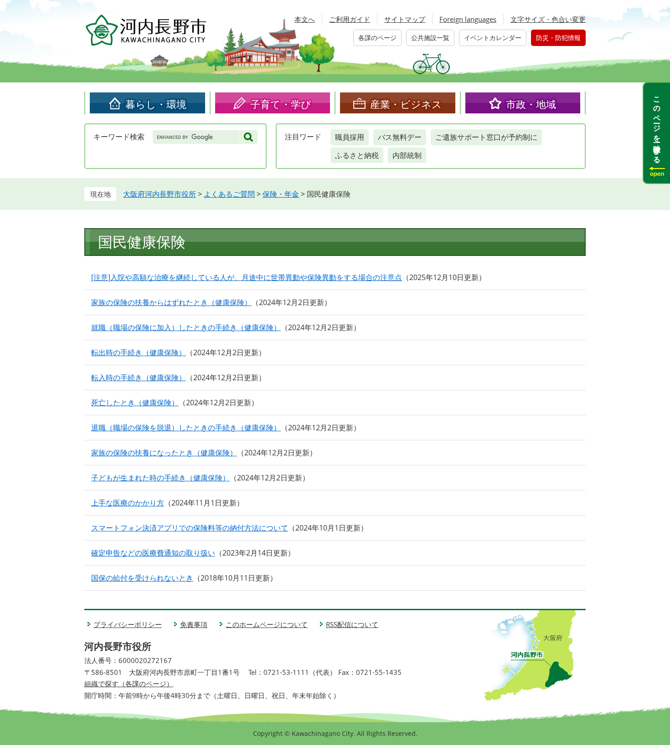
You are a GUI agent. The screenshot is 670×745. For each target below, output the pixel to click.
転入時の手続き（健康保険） (138, 377)
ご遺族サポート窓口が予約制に (486, 137)
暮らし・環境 (155, 104)
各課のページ (377, 37)
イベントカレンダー (492, 37)
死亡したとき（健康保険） (135, 403)
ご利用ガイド (349, 19)
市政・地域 (531, 104)
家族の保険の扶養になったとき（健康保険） (164, 453)
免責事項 (193, 624)
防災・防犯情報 (558, 37)
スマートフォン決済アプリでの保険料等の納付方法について (189, 528)
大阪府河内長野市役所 (159, 194)
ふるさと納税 (357, 155)
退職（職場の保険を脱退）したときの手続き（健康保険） (186, 428)
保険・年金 (281, 194)
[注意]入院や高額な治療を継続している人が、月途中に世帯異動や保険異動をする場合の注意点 (246, 277)
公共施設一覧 (430, 37)
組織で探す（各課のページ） (128, 683)
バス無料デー (400, 137)
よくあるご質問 (229, 194)
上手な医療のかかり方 (127, 503)
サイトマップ (404, 19)
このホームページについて (267, 624)
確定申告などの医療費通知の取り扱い (153, 553)
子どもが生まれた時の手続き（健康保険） (160, 478)
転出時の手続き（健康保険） (138, 352)
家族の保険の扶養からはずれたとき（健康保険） (171, 302)
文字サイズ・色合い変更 (548, 19)
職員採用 (349, 137)
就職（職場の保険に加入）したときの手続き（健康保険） (186, 327)
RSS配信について (352, 624)
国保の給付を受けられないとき (142, 578)
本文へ (304, 19)
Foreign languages (467, 19)
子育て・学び (280, 104)
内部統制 (407, 155)
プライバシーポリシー (127, 624)
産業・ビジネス (406, 104)
